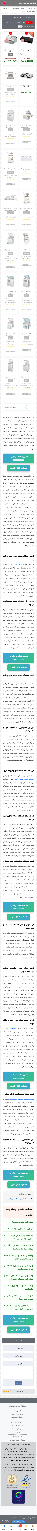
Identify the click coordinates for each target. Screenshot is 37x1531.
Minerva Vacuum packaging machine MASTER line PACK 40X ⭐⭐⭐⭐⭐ (10, 301)
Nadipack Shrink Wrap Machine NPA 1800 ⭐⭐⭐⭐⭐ (10, 218)
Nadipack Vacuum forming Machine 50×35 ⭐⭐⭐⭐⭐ (26, 218)
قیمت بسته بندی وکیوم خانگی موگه (21, 1099)
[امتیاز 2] (4, 1391)
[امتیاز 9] (11, 1391)
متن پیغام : (19, 1364)
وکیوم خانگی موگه (11, 1028)
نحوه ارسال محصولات (17, 1429)
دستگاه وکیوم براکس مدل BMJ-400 (26, 86)
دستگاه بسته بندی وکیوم (24, 779)
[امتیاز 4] (6, 1391)
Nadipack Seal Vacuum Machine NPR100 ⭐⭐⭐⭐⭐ (10, 94)
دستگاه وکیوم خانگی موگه (26, 50)
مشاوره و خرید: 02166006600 (26, 3)
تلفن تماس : (19, 1356)
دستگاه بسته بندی (13, 564)
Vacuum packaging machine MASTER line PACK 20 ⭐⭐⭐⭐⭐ (26, 343)
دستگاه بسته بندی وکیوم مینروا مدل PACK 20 (26, 334)
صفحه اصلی (31, 8)
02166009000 (23, 1452)
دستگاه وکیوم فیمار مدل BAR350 (10, 50)
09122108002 (23, 1460)
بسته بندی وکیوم (27, 11)
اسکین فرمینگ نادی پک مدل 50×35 (26, 209)
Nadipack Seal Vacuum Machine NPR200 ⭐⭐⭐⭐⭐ (26, 258)
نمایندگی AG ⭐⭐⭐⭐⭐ (26, 173)
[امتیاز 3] (5, 1391)
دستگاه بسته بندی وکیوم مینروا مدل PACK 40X (10, 292)
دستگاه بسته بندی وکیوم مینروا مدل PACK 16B (10, 334)
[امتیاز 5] (7, 1391)
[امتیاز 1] (3, 1391)
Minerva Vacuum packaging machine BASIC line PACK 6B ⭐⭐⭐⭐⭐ (26, 386)
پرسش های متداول (17, 1425)
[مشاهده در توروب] (18, 1503)
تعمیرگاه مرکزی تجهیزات (17, 1440)
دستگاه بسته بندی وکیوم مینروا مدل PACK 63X (26, 292)
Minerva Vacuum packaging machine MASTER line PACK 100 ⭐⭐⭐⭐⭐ (10, 135)
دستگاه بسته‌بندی (9, 8)
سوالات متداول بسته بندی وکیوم (19, 1199)
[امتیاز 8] (10, 1391)
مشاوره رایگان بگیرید (18, 468)
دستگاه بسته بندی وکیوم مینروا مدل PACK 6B (26, 377)
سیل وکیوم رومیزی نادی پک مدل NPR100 (10, 86)
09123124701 (8, 1457)
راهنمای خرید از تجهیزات (17, 1422)
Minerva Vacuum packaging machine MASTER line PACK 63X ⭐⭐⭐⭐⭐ (26, 301)
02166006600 (29, 1454)
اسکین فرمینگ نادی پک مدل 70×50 (10, 169)
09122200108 (13, 1460)
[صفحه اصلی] (4, 3)
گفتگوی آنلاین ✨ (18, 1522)
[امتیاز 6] (8, 1391)
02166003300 (18, 1454)
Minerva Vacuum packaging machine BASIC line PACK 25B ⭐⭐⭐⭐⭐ (10, 386)
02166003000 (8, 1454)
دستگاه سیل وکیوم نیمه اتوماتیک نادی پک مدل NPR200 (26, 249)
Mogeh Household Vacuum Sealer (26, 55)
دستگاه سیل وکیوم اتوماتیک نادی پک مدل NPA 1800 (10, 209)
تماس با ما (17, 1411)
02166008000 (12, 1452)
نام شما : (20, 1348)
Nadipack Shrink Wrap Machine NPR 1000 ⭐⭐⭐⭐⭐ (26, 135)
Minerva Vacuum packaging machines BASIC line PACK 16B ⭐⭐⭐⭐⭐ (10, 344)
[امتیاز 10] (12, 1391)
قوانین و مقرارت (17, 1414)
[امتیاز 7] (9, 1391)
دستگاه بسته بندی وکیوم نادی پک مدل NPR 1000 (26, 126)
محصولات (20, 8)
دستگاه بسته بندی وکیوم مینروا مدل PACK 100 (10, 126)
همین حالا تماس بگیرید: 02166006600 (18, 458)
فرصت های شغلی (17, 1436)
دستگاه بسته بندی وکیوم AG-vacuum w (26, 169)
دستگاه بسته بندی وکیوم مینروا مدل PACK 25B (10, 377)
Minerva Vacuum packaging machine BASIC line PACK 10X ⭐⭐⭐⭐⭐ (10, 259)
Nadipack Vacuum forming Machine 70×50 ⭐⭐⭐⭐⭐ (10, 177)
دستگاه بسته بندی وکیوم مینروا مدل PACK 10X (10, 249)
